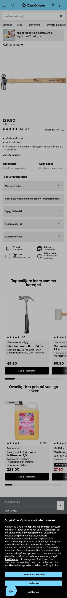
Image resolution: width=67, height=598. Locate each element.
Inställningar (33, 592)
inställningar (11, 559)
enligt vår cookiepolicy (27, 533)
